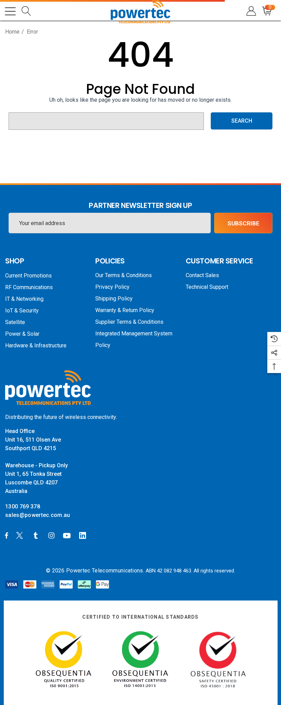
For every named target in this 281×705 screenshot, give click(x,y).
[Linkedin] (84, 535)
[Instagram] (52, 535)
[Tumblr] (37, 535)
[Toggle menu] (10, 11)
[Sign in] (250, 11)
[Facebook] (6, 535)
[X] (21, 535)
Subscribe (243, 223)
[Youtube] (68, 535)
